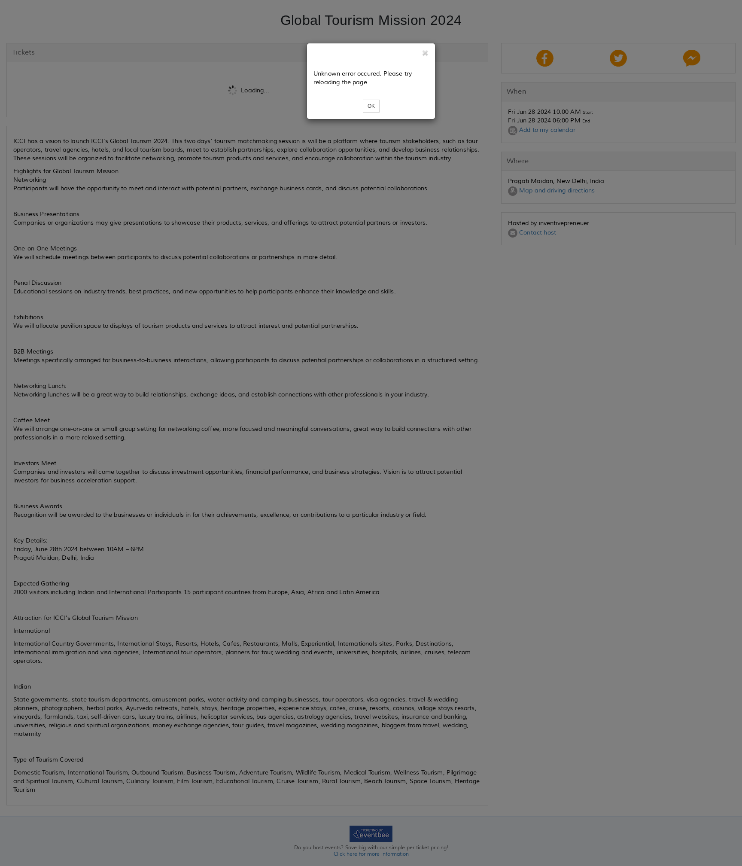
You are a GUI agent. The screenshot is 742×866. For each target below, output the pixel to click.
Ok (371, 106)
